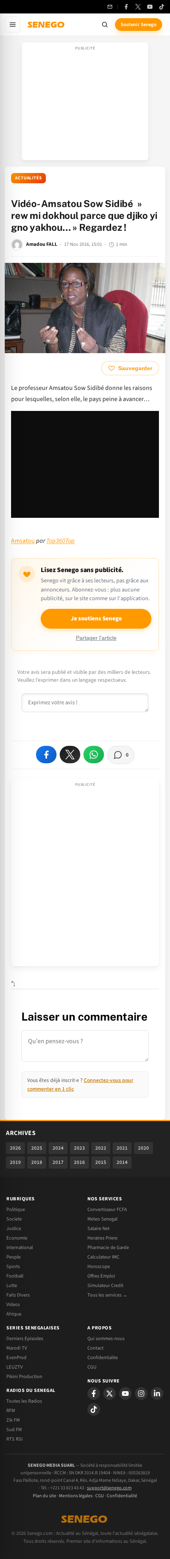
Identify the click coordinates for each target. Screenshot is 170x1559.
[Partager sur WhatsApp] (93, 754)
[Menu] (13, 24)
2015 (100, 1162)
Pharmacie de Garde (108, 1247)
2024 (58, 1148)
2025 (36, 1148)
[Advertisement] (85, 103)
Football (14, 1276)
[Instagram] (141, 1393)
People (13, 1257)
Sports (13, 1266)
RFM (10, 1410)
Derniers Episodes (24, 1338)
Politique (15, 1209)
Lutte (11, 1285)
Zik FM (13, 1420)
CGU (91, 1367)
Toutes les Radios (24, 1401)
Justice (13, 1228)
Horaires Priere (102, 1237)
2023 (79, 1148)
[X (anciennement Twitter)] (138, 6)
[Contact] (109, 6)
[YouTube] (149, 6)
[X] (109, 1393)
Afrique (13, 1314)
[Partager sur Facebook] (46, 754)
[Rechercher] (105, 24)
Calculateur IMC (103, 1257)
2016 (79, 1162)
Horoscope (98, 1266)
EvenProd (16, 1357)
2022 (100, 1148)
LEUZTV (14, 1367)
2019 (15, 1162)
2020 (143, 1148)
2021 (122, 1148)
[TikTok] (161, 6)
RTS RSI (14, 1439)
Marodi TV (16, 1348)
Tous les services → (107, 1295)
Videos (13, 1304)
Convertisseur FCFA (107, 1209)
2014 (122, 1162)
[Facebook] (126, 6)
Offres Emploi (101, 1276)
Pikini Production (24, 1376)
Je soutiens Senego (96, 618)
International (19, 1247)
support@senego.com (109, 1488)
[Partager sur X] (70, 754)
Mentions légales (76, 1495)
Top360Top (60, 540)
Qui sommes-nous (106, 1338)
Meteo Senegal (102, 1218)
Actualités (28, 178)
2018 (36, 1162)
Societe (14, 1218)
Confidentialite (102, 1357)
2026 (15, 1148)
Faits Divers (18, 1295)
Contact (95, 1348)
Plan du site (44, 1495)
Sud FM (14, 1429)
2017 (58, 1162)
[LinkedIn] (157, 1393)
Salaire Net (98, 1228)
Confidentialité (122, 1495)
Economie (16, 1237)
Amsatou (23, 540)
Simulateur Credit (105, 1285)
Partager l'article (96, 638)
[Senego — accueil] (46, 24)
